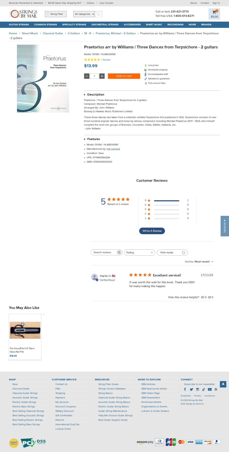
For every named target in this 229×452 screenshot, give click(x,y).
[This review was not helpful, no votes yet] (209, 297)
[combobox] (139, 252)
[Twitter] (191, 390)
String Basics (105, 393)
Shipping (60, 393)
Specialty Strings (74, 24)
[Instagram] (197, 390)
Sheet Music (154, 24)
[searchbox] (103, 252)
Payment (60, 397)
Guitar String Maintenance (112, 411)
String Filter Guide (108, 384)
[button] (225, 226)
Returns (59, 420)
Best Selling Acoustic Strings (28, 415)
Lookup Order (63, 429)
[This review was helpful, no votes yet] (202, 297)
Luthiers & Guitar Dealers (155, 411)
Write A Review (152, 231)
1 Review (105, 59)
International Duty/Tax (67, 424)
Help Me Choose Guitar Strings (115, 415)
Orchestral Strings (104, 24)
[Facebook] (185, 390)
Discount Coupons (65, 406)
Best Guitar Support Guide (113, 420)
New (15, 384)
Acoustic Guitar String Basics (114, 402)
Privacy (197, 396)
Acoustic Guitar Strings (25, 397)
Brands (206, 24)
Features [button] (93, 139)
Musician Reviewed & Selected (26, 3)
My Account (62, 402)
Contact (205, 3)
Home (13, 33)
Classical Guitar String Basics (114, 397)
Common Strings (45, 24)
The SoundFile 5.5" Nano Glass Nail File (22, 350)
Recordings (175, 24)
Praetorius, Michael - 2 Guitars (116, 33)
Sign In (216, 3)
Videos (90, 3)
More (192, 24)
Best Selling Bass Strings (26, 424)
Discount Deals (21, 389)
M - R (87, 33)
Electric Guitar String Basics (113, 406)
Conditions (209, 396)
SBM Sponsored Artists (154, 389)
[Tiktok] (203, 390)
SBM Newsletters (150, 397)
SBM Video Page (150, 393)
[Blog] (215, 390)
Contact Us (61, 384)
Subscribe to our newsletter (199, 384)
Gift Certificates (63, 415)
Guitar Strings (19, 24)
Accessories (132, 24)
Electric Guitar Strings (24, 402)
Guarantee (186, 396)
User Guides (106, 3)
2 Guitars (74, 33)
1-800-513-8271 (184, 16)
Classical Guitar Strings (25, 393)
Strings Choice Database (112, 389)
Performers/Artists (151, 402)
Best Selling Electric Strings (28, 420)
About (193, 3)
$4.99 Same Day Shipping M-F (64, 3)
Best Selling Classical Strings (28, 411)
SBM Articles (148, 384)
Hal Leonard (113, 149)
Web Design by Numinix (192, 404)
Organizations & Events (154, 406)
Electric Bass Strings (24, 406)
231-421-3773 (180, 11)
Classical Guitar (53, 33)
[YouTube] (209, 390)
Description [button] (95, 94)
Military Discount (64, 411)
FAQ (57, 389)
